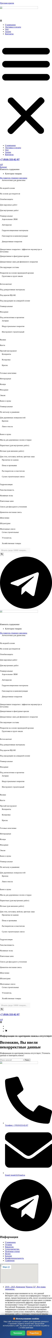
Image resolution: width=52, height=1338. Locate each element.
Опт (7, 29)
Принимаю (17, 1333)
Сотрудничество (12, 1249)
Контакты (9, 34)
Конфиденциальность (14, 1258)
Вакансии (9, 1247)
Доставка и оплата (13, 27)
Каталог (3, 167)
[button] (26, 89)
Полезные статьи (12, 1251)
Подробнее (34, 1333)
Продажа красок (7, 3)
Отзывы (8, 1244)
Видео (7, 1254)
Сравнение (10, 1260)
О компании (10, 25)
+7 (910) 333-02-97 (10, 159)
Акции (8, 31)
